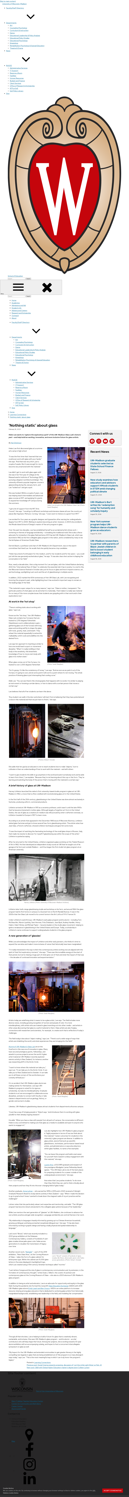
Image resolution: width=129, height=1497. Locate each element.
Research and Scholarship (21, 313)
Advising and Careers (19, 310)
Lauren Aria (48, 1165)
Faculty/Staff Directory (15, 8)
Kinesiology (14, 43)
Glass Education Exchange (58, 1286)
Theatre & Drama (16, 48)
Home (14, 300)
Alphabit (29, 1252)
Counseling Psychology (18, 28)
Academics (16, 303)
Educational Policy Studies (19, 38)
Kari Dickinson (16, 443)
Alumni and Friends (19, 1409)
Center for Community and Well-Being (26, 1404)
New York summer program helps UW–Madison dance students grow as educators (103, 526)
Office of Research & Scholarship (22, 86)
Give (7, 93)
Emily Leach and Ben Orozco (39, 1288)
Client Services (15, 83)
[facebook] (29, 1456)
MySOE (9, 65)
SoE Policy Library (16, 91)
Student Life (16, 308)
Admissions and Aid (19, 305)
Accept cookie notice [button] (112, 1491)
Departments (11, 23)
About (14, 318)
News (8, 51)
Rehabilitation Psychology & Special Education (27, 46)
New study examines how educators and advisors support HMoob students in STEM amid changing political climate (104, 485)
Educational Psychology (19, 41)
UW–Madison (14, 4)
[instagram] (29, 1471)
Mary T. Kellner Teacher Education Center (27, 1401)
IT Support (14, 71)
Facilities (13, 76)
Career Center (17, 1406)
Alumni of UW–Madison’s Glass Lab (22, 1047)
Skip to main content (8, 1)
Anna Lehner (28, 1191)
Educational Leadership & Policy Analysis (25, 35)
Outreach (15, 316)
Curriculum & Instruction (19, 30)
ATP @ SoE (14, 88)
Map (13, 1441)
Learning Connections (42, 1362)
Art (11, 25)
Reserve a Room (16, 73)
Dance (12, 33)
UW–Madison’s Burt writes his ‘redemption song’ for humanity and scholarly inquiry (102, 506)
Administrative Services (18, 68)
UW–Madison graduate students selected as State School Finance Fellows (102, 465)
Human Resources (17, 78)
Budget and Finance (17, 81)
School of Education (15, 276)
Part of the (49, 1391)
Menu (2, 293)
